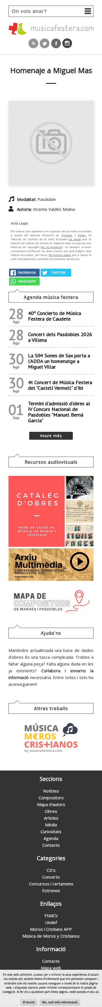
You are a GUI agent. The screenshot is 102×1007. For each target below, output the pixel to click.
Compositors (51, 797)
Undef (51, 922)
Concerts (51, 877)
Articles (51, 818)
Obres (51, 811)
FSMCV (51, 915)
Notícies (51, 791)
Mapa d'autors (51, 804)
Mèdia (51, 825)
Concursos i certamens (51, 883)
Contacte (51, 845)
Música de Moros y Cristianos (51, 936)
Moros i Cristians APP (51, 929)
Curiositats (51, 831)
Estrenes (51, 890)
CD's (51, 870)
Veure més (51, 435)
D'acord (29, 1002)
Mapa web (51, 968)
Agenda (51, 838)
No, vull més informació (60, 1002)
